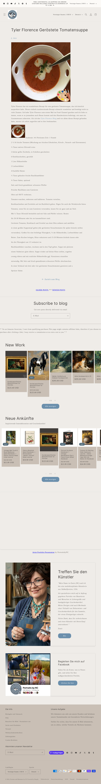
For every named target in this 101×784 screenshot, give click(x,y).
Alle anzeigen (50, 406)
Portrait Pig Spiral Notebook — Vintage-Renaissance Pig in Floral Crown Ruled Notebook (67, 455)
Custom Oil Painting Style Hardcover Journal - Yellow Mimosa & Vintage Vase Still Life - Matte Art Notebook (87, 455)
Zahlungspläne (10, 736)
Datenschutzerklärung (57, 779)
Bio (64, 636)
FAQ (6, 718)
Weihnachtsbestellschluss (13, 732)
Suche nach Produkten (13, 725)
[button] (4, 14)
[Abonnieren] (67, 315)
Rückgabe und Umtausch (13, 714)
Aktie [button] (15, 38)
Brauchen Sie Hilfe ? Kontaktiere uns (18, 721)
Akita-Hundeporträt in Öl (83, 376)
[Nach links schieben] (46, 400)
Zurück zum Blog (52, 279)
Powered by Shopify (33, 779)
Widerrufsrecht (45, 779)
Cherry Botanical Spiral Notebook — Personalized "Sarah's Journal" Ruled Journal (29, 454)
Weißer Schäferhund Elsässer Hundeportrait (60, 377)
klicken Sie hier (67, 683)
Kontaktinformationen (82, 779)
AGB (66, 779)
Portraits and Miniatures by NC (18, 779)
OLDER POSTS (42, 290)
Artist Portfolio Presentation (43, 552)
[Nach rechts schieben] (55, 400)
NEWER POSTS (58, 290)
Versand (8, 729)
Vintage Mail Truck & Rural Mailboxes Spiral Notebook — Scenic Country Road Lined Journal (11, 454)
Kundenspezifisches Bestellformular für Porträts (14, 383)
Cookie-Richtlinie (11, 740)
